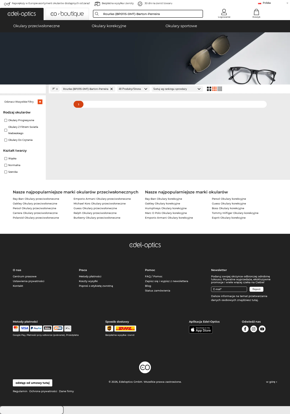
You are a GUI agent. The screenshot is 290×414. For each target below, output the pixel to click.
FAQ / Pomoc (153, 276)
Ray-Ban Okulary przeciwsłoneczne (36, 198)
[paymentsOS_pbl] (58, 328)
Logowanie (224, 17)
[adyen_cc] (16, 328)
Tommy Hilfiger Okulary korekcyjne (235, 212)
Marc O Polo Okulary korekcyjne (166, 212)
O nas (17, 270)
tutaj (255, 300)
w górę (271, 381)
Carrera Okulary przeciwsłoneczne (35, 212)
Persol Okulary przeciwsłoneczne (34, 208)
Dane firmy (66, 391)
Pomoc (150, 270)
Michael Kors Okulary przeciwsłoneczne (100, 203)
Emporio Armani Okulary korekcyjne (169, 217)
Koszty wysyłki (88, 281)
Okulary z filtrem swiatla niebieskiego (23, 130)
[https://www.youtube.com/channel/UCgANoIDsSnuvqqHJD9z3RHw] (262, 330)
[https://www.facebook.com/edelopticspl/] (245, 330)
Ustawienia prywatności (28, 281)
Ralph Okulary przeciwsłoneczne (95, 212)
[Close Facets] (23, 88)
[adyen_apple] (67, 328)
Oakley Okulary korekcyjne (162, 203)
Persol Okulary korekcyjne (229, 198)
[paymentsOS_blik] (47, 328)
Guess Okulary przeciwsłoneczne (95, 208)
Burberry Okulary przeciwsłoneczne (97, 217)
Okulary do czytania (20, 139)
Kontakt (18, 285)
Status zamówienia (157, 290)
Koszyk (256, 17)
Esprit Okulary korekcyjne (229, 217)
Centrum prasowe (24, 276)
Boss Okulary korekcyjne (228, 208)
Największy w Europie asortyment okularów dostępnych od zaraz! (51, 3)
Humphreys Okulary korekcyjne (166, 208)
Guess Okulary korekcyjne (229, 203)
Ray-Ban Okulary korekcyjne (163, 198)
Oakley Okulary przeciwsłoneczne (35, 203)
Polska (267, 2)
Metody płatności (90, 276)
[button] (22, 14)
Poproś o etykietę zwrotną (96, 285)
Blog (148, 285)
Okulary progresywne (21, 120)
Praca (83, 270)
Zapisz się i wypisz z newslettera (166, 281)
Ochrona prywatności (43, 391)
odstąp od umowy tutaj (33, 383)
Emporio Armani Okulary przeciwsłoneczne (102, 198)
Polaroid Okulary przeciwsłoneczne (36, 217)
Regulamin (20, 391)
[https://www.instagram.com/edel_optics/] (253, 330)
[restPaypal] (36, 328)
